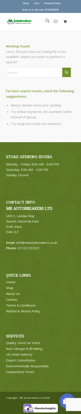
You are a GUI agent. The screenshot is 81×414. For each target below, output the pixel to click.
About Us (13, 293)
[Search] (45, 21)
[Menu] (55, 21)
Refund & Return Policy (23, 311)
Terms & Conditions (21, 305)
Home (10, 282)
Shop (26, 3)
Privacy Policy (52, 3)
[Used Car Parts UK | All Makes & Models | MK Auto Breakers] (27, 21)
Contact (11, 299)
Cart (36, 3)
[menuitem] (26, 3)
